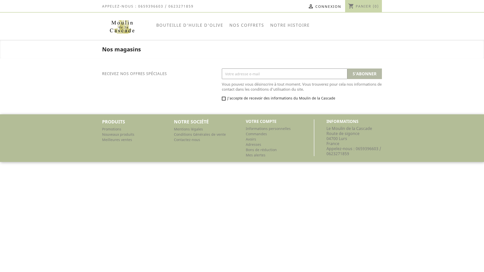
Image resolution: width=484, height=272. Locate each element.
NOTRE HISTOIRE (290, 25)
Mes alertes (255, 155)
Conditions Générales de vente (200, 134)
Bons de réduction (261, 149)
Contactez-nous (187, 139)
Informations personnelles (268, 128)
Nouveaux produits (118, 134)
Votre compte (261, 121)
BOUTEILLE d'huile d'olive (189, 25)
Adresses (253, 144)
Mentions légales (188, 129)
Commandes (256, 133)
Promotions (111, 129)
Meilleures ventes (117, 139)
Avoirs (251, 139)
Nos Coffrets (246, 25)
